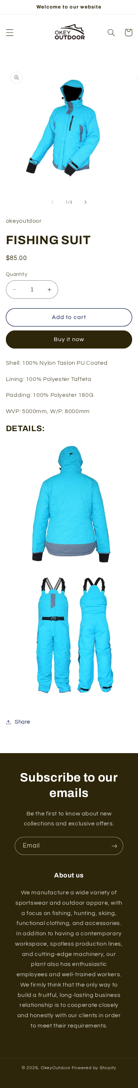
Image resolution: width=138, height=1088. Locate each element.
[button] (9, 32)
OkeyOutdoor (56, 1068)
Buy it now (69, 339)
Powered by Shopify (94, 1068)
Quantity (16, 274)
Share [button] (22, 722)
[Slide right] (86, 202)
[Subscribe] (114, 846)
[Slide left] (52, 202)
